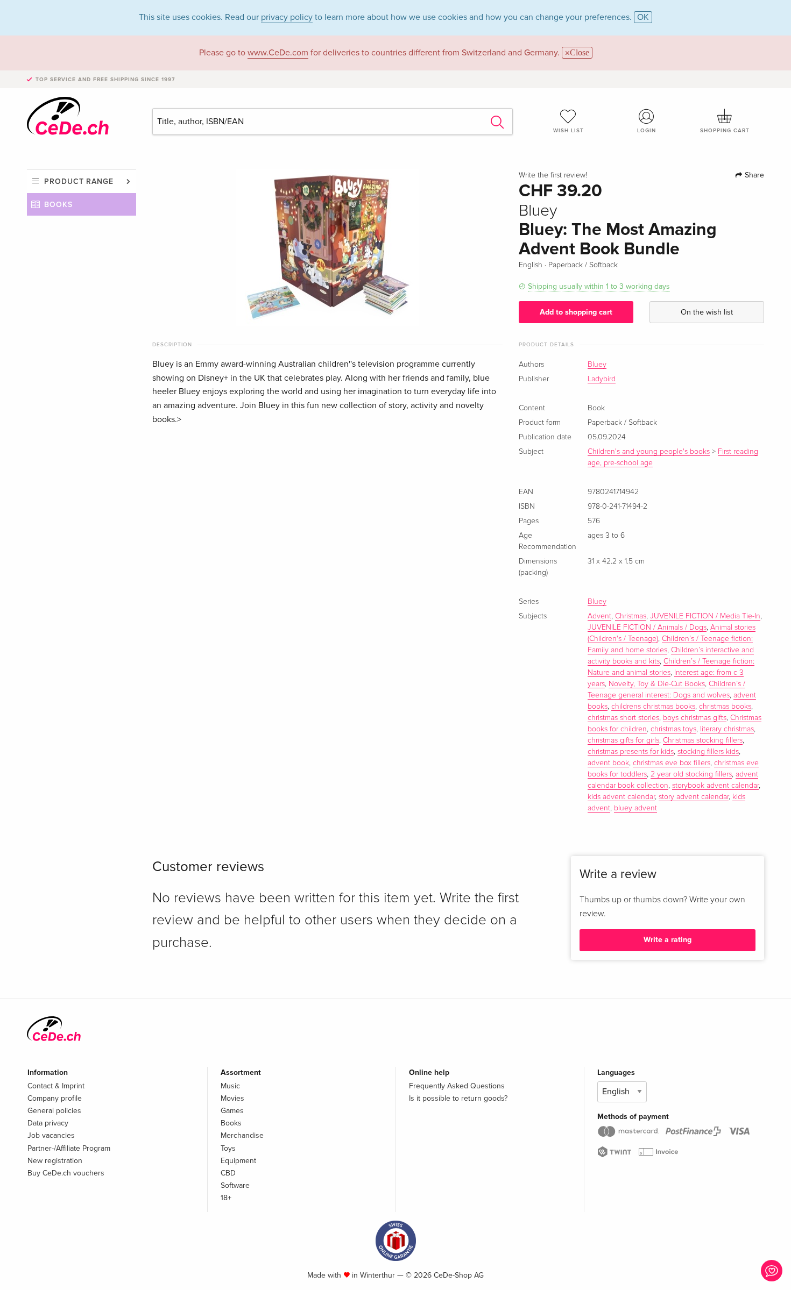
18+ (226, 1197)
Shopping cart (725, 130)
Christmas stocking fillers (703, 740)
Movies (232, 1098)
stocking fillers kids (708, 752)
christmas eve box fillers (671, 763)
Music (230, 1086)
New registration (54, 1160)
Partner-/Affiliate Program (68, 1148)
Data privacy (47, 1123)
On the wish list (707, 312)
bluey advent (635, 808)
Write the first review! (553, 175)
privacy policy (287, 17)
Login (646, 130)
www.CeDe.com (278, 52)
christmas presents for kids (631, 752)
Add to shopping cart (576, 312)
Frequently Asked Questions (457, 1086)
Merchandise (242, 1135)
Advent (599, 616)
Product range (79, 181)
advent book (608, 763)
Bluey (597, 364)
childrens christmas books (653, 706)
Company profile (54, 1098)
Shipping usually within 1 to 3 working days (599, 286)
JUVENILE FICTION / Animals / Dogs (647, 627)
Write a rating (667, 939)
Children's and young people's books (649, 451)
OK (643, 17)
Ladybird (602, 379)
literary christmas (727, 729)
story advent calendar (694, 797)
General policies (54, 1110)
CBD (228, 1173)
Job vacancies (51, 1135)
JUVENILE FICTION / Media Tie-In (705, 616)
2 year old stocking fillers (691, 774)
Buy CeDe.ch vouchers (65, 1173)
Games (232, 1110)
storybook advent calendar (715, 785)
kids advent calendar (621, 797)
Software (235, 1185)
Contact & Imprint (55, 1086)
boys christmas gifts (694, 718)
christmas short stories (623, 718)
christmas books (725, 706)
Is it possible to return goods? (458, 1098)
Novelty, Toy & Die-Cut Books (657, 684)
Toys (228, 1148)
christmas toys (673, 729)
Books (58, 204)
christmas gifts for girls (623, 740)
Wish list (568, 130)
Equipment (238, 1160)
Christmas (630, 616)
